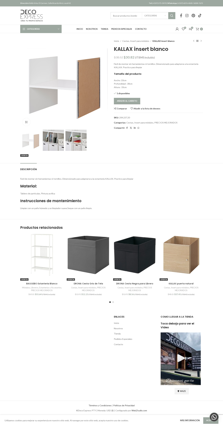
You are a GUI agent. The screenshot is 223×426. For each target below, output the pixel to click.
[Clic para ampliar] (26, 122)
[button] (214, 417)
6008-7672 (198, 3)
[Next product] (201, 41)
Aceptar (210, 420)
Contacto (118, 344)
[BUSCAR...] (171, 15)
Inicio (116, 41)
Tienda (117, 333)
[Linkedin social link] (135, 128)
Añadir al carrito (127, 101)
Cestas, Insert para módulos (135, 41)
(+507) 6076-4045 (180, 3)
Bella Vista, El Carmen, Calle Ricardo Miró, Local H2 (45, 3)
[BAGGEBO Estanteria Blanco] (42, 255)
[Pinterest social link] (193, 15)
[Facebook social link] (181, 15)
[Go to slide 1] (110, 302)
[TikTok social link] (200, 15)
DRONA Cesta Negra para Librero (134, 283)
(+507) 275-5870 (157, 3)
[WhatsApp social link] (138, 128)
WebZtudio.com (139, 410)
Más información (190, 420)
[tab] (28, 167)
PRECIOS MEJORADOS (165, 122)
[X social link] (131, 128)
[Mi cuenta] (177, 29)
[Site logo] (31, 15)
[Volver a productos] (197, 41)
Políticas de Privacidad (124, 405)
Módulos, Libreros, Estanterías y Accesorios (41, 287)
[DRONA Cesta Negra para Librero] (134, 255)
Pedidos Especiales (123, 339)
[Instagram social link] (187, 15)
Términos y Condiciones (100, 405)
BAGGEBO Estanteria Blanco (41, 283)
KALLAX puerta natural (181, 283)
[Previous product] (194, 41)
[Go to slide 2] (113, 302)
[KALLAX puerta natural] (181, 255)
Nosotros (118, 328)
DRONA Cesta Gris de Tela (88, 283)
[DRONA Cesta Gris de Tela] (88, 255)
